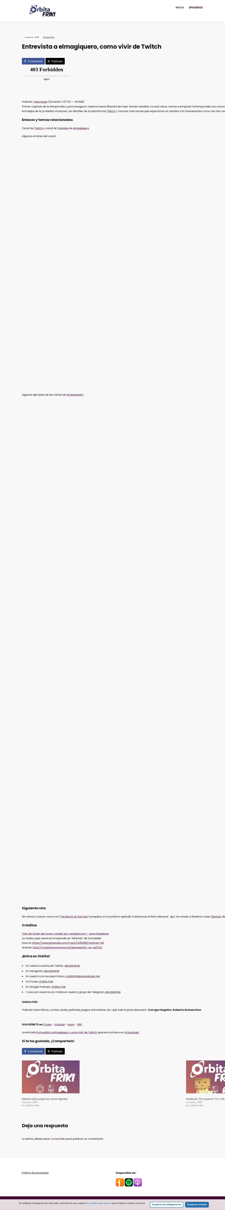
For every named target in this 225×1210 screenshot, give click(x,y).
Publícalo (57, 61)
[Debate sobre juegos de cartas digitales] (102, 1076)
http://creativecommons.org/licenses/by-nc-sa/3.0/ (67, 947)
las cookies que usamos (99, 1203)
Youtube (62, 128)
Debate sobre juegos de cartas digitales (45, 1099)
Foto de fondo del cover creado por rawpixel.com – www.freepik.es (65, 934)
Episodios (196, 7)
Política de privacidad (35, 1172)
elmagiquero (81, 128)
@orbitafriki (72, 966)
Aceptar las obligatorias (167, 1204)
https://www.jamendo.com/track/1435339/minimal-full (68, 943)
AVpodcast (132, 1032)
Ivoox (71, 1024)
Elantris (216, 916)
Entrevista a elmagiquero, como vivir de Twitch (67, 1032)
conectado (58, 1139)
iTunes (47, 1024)
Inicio (180, 7)
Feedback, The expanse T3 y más (205, 1099)
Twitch (110, 111)
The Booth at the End (73, 916)
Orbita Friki (48, 37)
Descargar (41, 102)
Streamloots (75, 395)
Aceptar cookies (197, 1204)
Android (60, 1024)
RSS (79, 1024)
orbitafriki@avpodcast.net (83, 976)
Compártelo (35, 61)
